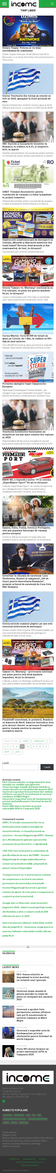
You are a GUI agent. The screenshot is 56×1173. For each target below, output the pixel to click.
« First (25, 741)
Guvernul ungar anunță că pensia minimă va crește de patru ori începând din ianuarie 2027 (27, 788)
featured (19, 1115)
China (6, 1123)
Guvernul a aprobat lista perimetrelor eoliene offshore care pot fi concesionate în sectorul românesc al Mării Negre (27, 794)
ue (34, 1115)
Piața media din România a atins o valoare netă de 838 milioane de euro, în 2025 (27, 911)
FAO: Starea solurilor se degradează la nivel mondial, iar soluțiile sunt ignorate (26, 783)
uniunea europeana (37, 1119)
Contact (43, 1159)
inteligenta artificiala (14, 1119)
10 (40, 746)
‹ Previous (39, 741)
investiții (23, 1123)
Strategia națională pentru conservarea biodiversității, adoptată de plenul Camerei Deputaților (24, 863)
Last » (18, 752)
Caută (5, 762)
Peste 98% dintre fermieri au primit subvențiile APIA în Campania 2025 (21, 807)
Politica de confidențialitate (30, 1162)
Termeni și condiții (29, 1165)
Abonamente (29, 1159)
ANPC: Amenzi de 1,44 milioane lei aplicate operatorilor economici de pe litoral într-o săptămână (27, 839)
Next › (7, 752)
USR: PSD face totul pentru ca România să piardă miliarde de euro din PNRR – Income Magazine (25, 855)
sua (28, 1115)
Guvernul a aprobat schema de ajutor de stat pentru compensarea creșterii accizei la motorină (28, 892)
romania (7, 1115)
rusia (14, 1123)
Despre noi (14, 1159)
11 (46, 746)
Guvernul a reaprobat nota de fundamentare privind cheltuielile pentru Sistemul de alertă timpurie (27, 801)
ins (39, 1115)
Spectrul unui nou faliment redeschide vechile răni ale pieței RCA (27, 931)
